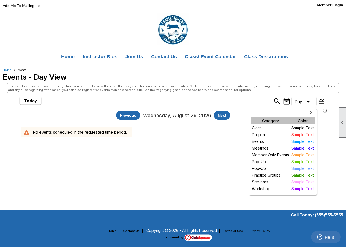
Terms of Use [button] (233, 231)
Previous (128, 115)
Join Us (134, 56)
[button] (304, 101)
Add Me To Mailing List (22, 6)
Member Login (330, 5)
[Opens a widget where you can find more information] (326, 237)
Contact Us (164, 56)
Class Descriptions (266, 56)
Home (68, 56)
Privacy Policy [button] (259, 231)
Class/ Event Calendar (210, 56)
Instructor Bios (100, 56)
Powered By (175, 237)
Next (222, 115)
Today (30, 100)
